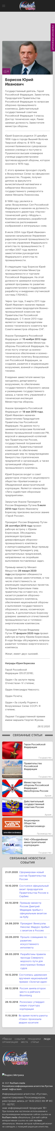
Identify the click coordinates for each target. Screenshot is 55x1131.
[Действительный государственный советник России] (27, 807)
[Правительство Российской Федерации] (27, 769)
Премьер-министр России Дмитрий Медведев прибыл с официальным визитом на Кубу (33, 909)
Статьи (35, 1042)
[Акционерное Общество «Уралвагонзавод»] (27, 826)
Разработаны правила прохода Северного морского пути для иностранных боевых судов (33, 961)
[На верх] (4, 1038)
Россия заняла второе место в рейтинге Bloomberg (33, 992)
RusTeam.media (17, 1083)
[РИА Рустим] (15, 1058)
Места (24, 1042)
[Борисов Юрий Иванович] (27, 57)
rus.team (38, 1120)
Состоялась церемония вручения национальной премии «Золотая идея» (33, 978)
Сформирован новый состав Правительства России (32, 876)
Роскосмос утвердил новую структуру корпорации (32, 1005)
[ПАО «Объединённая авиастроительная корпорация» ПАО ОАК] (27, 845)
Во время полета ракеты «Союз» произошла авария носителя (33, 1019)
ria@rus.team (15, 1089)
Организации (10, 1042)
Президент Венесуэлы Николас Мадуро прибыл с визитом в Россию (34, 927)
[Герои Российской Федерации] (27, 750)
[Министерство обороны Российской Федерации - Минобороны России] (27, 788)
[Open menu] (3, 6)
